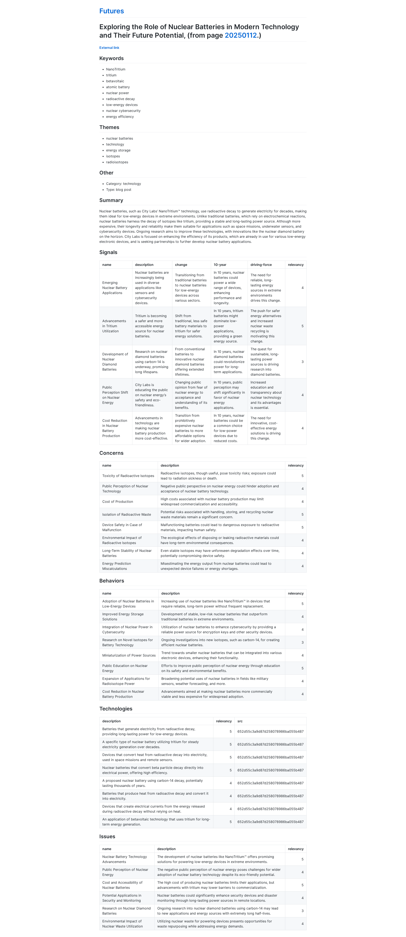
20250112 (241, 35)
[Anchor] (126, 57)
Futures (111, 11)
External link (109, 47)
